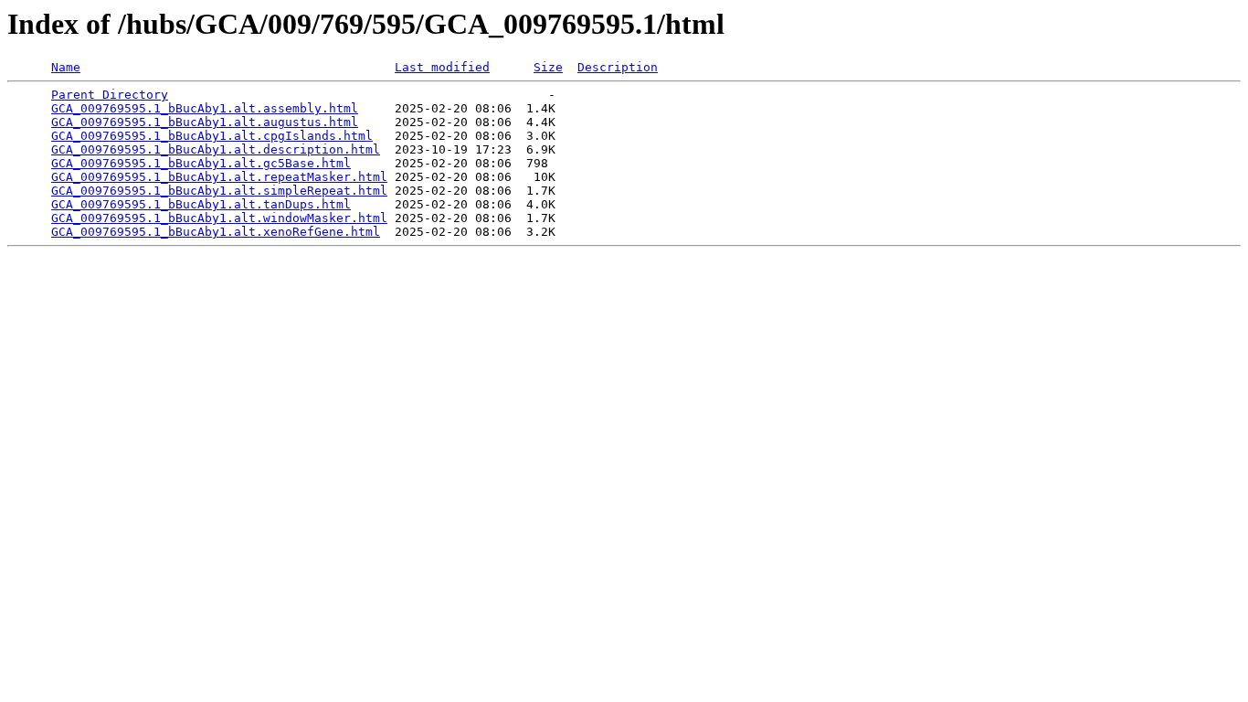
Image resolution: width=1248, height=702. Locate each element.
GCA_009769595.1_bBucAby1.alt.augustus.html (204, 122)
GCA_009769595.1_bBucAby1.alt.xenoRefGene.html (215, 232)
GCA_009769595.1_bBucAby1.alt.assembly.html (204, 108)
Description (617, 67)
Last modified (442, 67)
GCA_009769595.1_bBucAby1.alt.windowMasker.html (219, 218)
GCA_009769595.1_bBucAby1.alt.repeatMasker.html (219, 177)
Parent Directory (109, 94)
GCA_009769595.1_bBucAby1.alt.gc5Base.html (201, 163)
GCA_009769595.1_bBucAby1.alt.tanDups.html (201, 204)
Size (548, 67)
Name (65, 67)
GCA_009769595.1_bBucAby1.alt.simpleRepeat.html (219, 190)
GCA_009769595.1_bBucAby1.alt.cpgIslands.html (212, 136)
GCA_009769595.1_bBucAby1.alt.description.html (215, 149)
